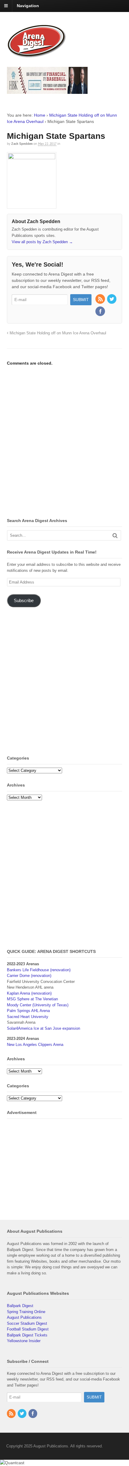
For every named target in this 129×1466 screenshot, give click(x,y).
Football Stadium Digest (28, 1329)
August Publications (24, 1317)
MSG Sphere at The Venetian (32, 999)
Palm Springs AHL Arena (28, 1010)
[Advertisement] (64, 442)
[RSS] (100, 299)
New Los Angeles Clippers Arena (35, 1044)
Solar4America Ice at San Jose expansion (43, 1028)
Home (39, 115)
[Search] (115, 535)
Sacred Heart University (27, 1016)
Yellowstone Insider (23, 1341)
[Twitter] (112, 299)
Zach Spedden (22, 144)
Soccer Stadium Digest (27, 1323)
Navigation (28, 5)
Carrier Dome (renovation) (29, 975)
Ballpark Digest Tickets (27, 1335)
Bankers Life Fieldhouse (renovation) (38, 970)
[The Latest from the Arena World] (37, 55)
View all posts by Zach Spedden (42, 242)
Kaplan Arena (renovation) (29, 993)
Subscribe (24, 600)
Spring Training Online (26, 1311)
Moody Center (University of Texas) (37, 1005)
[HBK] (47, 91)
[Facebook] (100, 311)
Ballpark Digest (20, 1305)
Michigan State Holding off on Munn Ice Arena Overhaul (57, 333)
